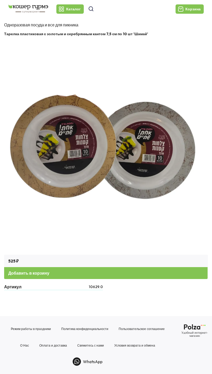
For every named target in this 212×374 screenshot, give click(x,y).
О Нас (24, 345)
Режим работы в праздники (31, 329)
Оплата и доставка (53, 345)
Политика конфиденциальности (84, 329)
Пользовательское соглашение (142, 329)
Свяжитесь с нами (90, 345)
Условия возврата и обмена (134, 345)
